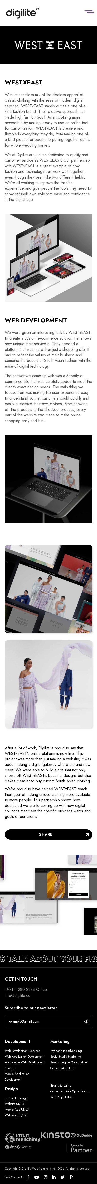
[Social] (30, 1177)
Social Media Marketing (65, 1056)
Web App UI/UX (15, 1115)
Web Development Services (22, 1051)
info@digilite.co (17, 995)
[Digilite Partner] (22, 1137)
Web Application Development (24, 1056)
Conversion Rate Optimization (69, 1091)
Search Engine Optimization (68, 1062)
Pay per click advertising (66, 1051)
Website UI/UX (14, 1104)
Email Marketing (60, 1085)
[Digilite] (22, 13)
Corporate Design (16, 1098)
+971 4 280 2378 (20, 989)
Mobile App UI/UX (17, 1109)
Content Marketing (62, 1068)
